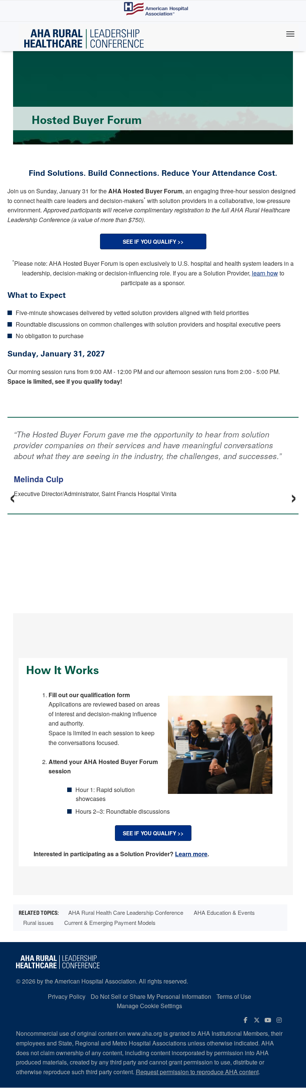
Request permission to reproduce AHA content (197, 1071)
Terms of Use (233, 996)
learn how (265, 273)
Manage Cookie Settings (149, 1005)
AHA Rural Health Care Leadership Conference (125, 912)
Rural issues (38, 922)
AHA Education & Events (224, 912)
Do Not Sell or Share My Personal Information (151, 996)
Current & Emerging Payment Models (110, 922)
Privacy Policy (66, 996)
